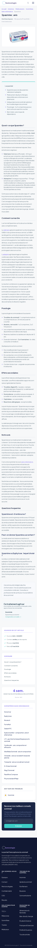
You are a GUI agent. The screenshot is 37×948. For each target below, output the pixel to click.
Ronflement (24, 886)
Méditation (5, 929)
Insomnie (23, 877)
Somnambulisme (25, 895)
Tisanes (4, 925)
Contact (4, 882)
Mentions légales (7, 886)
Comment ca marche (11, 665)
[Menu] (33, 3)
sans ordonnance (27, 462)
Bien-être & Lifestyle (26, 916)
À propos (5, 877)
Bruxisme (23, 891)
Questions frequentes (11, 680)
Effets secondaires (10, 673)
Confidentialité (7, 891)
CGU (3, 895)
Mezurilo (4, 900)
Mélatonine (5, 916)
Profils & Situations (26, 930)
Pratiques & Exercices (27, 925)
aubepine (6, 254)
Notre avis (7, 677)
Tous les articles (25, 934)
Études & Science (25, 921)
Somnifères (5, 920)
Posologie (7, 669)
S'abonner (18, 826)
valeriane (6, 230)
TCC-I (4, 911)
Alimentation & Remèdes (24, 911)
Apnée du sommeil (26, 882)
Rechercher (28, 3)
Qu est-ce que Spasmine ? (12, 662)
